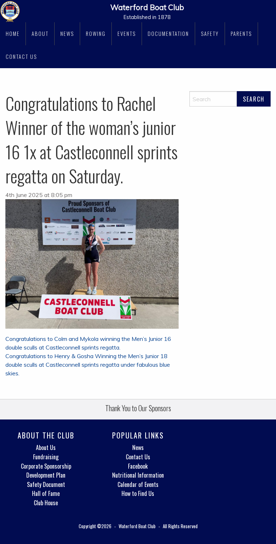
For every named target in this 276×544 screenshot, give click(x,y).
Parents (241, 33)
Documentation (168, 33)
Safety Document (46, 484)
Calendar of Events (138, 484)
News (67, 33)
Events (127, 33)
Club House (46, 502)
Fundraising (46, 456)
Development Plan (45, 475)
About (40, 33)
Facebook (138, 466)
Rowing (96, 33)
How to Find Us (137, 493)
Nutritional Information (138, 475)
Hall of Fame (46, 493)
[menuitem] (13, 33)
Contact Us (21, 56)
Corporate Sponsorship (46, 466)
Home (13, 33)
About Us (46, 447)
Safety (210, 33)
